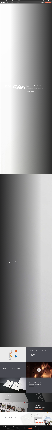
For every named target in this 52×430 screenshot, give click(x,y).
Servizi (12, 0)
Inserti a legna (18, 2)
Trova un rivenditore (42, 2)
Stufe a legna (6, 2)
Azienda (6, 0)
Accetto (30, 428)
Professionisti (19, 0)
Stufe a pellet (12, 2)
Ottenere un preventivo (48, 2)
